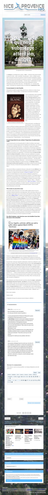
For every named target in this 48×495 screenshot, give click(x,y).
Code (39, 372)
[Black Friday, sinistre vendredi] (38, 431)
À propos (5, 489)
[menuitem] (9, 374)
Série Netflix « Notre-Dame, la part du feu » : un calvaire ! (28, 438)
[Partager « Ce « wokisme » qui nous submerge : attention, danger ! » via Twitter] (25, 413)
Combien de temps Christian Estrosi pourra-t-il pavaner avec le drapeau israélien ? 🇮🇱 (10, 440)
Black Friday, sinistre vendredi (38, 437)
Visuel (35, 372)
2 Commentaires (28, 70)
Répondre (37, 310)
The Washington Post (33, 253)
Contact (15, 489)
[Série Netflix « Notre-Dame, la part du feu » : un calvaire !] (29, 431)
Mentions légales (41, 489)
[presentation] (9, 374)
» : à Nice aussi (19, 437)
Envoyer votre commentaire (34, 402)
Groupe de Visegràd (28, 172)
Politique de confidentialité (29, 490)
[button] (10, 376)
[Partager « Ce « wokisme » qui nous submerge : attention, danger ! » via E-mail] (28, 413)
